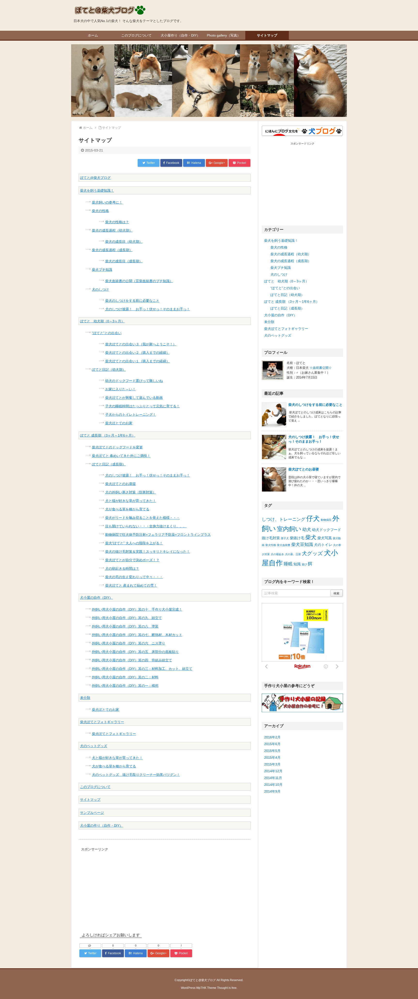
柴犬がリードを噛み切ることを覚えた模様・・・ (142, 518)
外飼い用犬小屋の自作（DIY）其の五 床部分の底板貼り (135, 652)
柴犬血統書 (283, 545)
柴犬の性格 (100, 211)
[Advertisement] (119, 887)
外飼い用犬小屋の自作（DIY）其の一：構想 (125, 686)
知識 (297, 564)
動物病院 (326, 519)
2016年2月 (272, 737)
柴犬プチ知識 (102, 270)
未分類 (85, 698)
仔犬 (313, 518)
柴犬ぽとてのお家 (118, 423)
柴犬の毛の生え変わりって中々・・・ (134, 577)
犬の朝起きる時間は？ (122, 568)
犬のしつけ (100, 289)
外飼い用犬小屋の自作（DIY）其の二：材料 (125, 677)
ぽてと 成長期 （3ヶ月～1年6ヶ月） (107, 435)
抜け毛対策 (271, 538)
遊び (304, 564)
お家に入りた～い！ (120, 389)
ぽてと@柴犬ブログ (95, 178)
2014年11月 (273, 778)
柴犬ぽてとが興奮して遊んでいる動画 (134, 398)
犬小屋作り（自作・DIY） (180, 35)
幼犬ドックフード (326, 530)
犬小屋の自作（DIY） (96, 597)
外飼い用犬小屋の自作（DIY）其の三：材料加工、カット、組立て (142, 669)
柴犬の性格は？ (117, 222)
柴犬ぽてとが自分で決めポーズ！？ (132, 560)
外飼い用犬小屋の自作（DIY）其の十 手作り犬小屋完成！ (137, 609)
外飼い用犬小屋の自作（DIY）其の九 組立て (127, 618)
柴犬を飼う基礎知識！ (97, 190)
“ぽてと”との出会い (106, 333)
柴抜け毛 (297, 538)
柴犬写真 (324, 538)
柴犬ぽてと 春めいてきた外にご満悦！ (121, 456)
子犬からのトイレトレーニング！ (130, 414)
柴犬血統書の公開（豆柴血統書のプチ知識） (139, 281)
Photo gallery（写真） (223, 35)
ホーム (93, 35)
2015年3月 (272, 764)
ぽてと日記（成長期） (109, 464)
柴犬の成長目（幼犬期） (123, 241)
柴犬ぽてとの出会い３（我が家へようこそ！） (140, 344)
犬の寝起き (277, 554)
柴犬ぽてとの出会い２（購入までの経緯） (137, 353)
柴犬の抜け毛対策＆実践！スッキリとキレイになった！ (147, 551)
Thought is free (227, 988)
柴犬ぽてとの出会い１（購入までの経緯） (137, 361)
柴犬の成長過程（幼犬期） (112, 230)
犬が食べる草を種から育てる (127, 509)
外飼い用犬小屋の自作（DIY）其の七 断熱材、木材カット (137, 635)
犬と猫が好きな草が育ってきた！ (130, 501)
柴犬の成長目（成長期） (123, 261)
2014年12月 (273, 771)
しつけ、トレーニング (283, 519)
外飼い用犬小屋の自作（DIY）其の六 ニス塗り (128, 643)
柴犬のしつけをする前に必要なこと (132, 301)
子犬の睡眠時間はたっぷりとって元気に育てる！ (142, 406)
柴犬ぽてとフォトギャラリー (102, 722)
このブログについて (136, 35)
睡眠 (288, 563)
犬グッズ (312, 553)
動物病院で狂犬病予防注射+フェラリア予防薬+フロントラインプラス (158, 535)
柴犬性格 (270, 545)
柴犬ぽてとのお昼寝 (120, 484)
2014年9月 (272, 791)
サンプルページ (92, 813)
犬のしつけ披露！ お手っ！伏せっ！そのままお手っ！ (147, 309)
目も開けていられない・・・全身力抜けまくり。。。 (146, 526)
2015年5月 (272, 751)
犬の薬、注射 (293, 554)
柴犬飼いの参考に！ (107, 202)
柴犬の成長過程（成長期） (112, 250)
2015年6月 (272, 744)
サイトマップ (267, 35)
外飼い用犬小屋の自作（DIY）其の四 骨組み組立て (132, 660)
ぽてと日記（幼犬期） (109, 369)
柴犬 (310, 537)
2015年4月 (272, 757)
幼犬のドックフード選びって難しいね (134, 381)
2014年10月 (273, 785)
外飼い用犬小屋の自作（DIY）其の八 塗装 (125, 626)
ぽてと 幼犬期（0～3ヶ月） (102, 321)
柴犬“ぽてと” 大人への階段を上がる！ (134, 543)
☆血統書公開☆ (321, 368)
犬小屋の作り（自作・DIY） (101, 825)
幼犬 (306, 529)
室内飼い (289, 529)
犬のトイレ (323, 545)
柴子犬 (285, 538)
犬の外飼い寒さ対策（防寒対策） (130, 492)
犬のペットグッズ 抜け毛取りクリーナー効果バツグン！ (136, 775)
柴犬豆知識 (302, 544)
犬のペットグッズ (93, 746)
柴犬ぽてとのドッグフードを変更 (117, 447)
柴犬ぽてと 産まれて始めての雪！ (131, 585)
